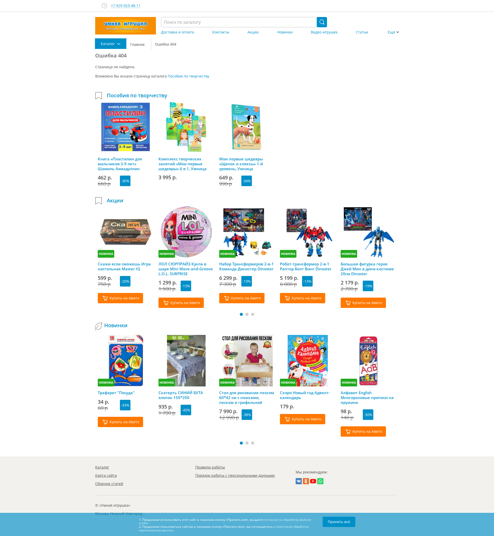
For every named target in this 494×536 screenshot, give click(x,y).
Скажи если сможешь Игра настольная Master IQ (124, 266)
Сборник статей (109, 483)
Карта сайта (106, 475)
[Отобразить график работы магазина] (104, 5)
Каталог (102, 467)
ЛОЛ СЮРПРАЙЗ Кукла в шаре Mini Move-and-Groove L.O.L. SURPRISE (185, 269)
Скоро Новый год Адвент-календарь (305, 395)
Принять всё (339, 521)
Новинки (285, 32)
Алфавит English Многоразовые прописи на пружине (367, 397)
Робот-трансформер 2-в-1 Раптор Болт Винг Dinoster (305, 266)
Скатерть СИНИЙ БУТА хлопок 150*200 (180, 395)
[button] (241, 314)
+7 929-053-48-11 (125, 6)
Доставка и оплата (177, 32)
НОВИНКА (106, 254)
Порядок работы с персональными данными (235, 475)
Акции (253, 32)
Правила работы (210, 467)
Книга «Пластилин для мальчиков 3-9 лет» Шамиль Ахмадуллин (120, 164)
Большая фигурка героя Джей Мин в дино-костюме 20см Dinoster (367, 269)
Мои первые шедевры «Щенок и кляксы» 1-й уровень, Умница (241, 164)
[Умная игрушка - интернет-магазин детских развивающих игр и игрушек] (125, 25)
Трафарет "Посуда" (116, 392)
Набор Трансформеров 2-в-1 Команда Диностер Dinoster (246, 266)
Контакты (220, 32)
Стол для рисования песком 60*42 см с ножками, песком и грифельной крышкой (246, 397)
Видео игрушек (324, 32)
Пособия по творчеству (188, 76)
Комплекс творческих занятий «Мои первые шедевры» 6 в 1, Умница (182, 164)
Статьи (362, 32)
